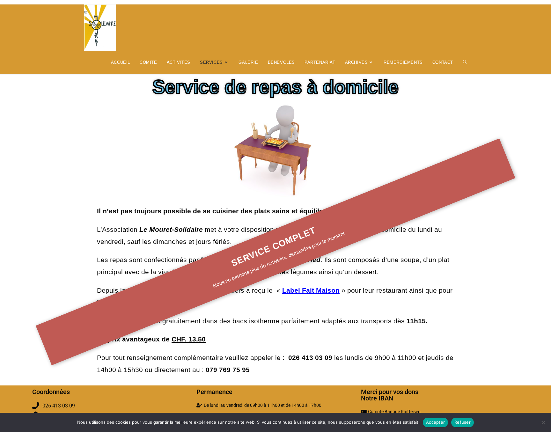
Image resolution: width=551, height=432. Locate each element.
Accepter (435, 422)
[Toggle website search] (465, 62)
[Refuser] (543, 422)
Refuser (462, 422)
